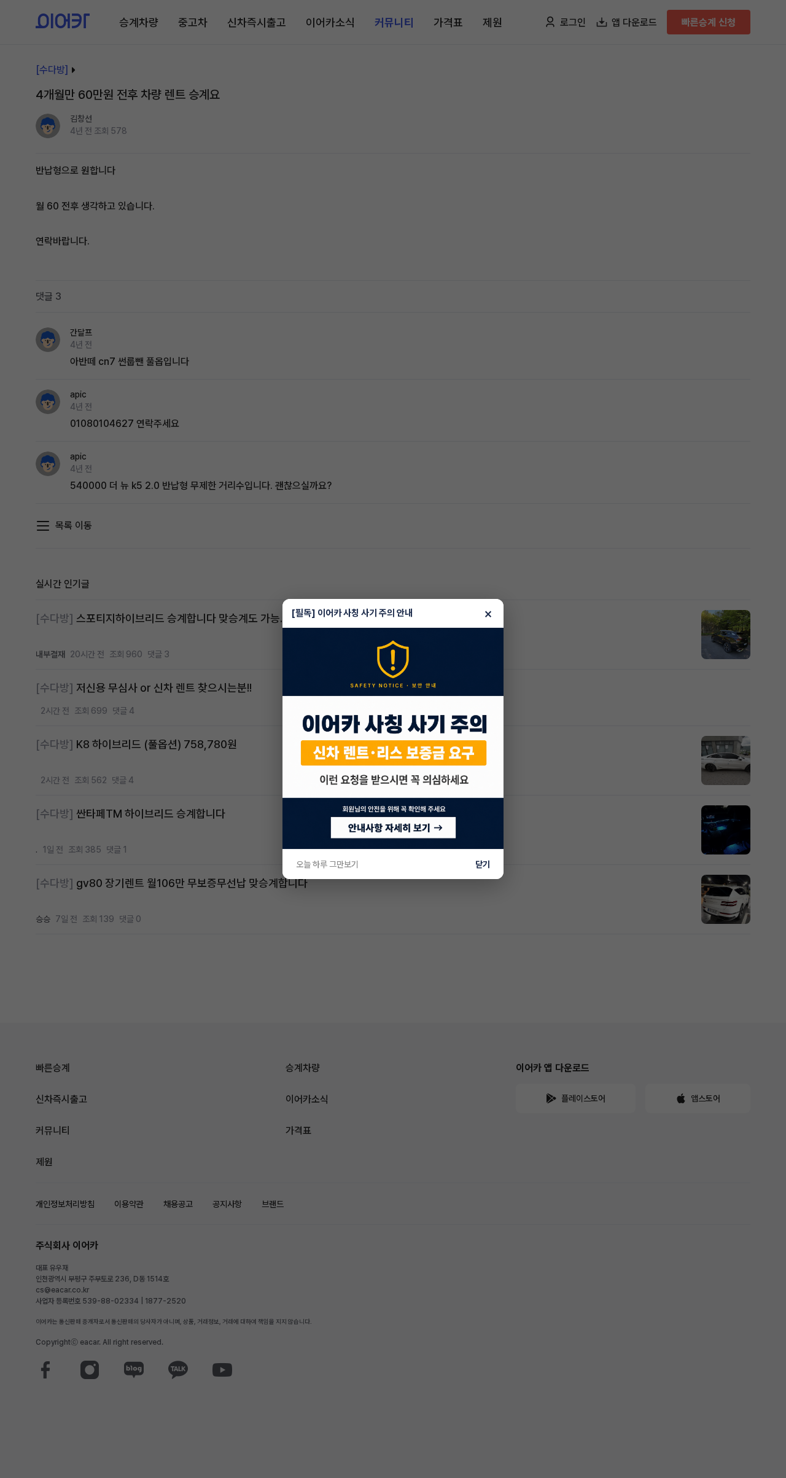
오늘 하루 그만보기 (327, 864)
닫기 (482, 864)
